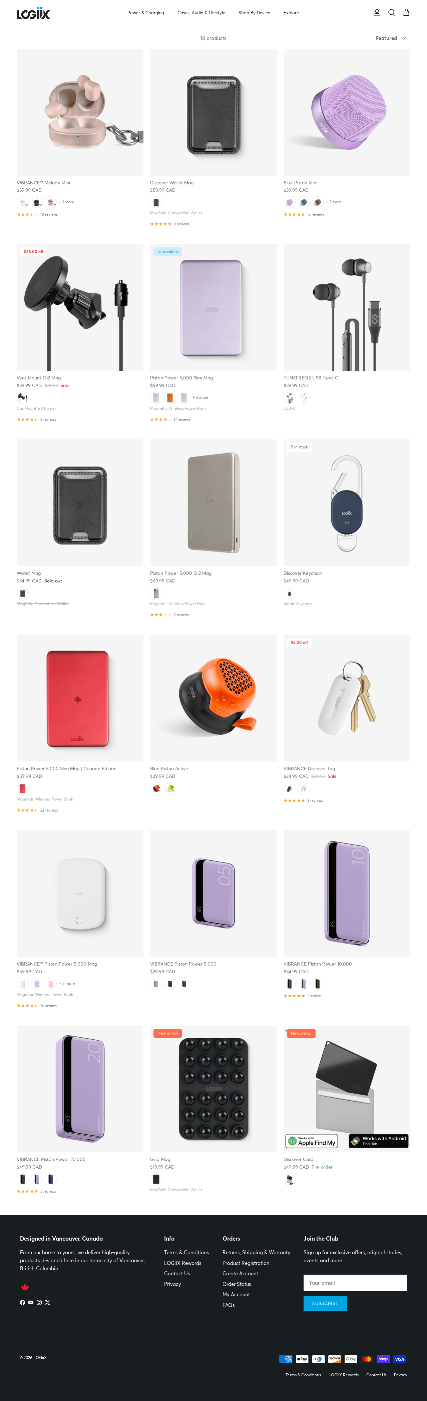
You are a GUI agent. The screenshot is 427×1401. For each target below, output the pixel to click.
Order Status (237, 1284)
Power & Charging (145, 12)
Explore (291, 12)
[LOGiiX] (33, 13)
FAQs (229, 1305)
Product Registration (246, 1263)
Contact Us (177, 1273)
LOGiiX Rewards (182, 1263)
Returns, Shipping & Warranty (256, 1252)
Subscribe (325, 1303)
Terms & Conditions (186, 1252)
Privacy (172, 1284)
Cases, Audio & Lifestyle (201, 12)
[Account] (375, 13)
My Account (236, 1294)
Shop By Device (254, 12)
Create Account (240, 1273)
